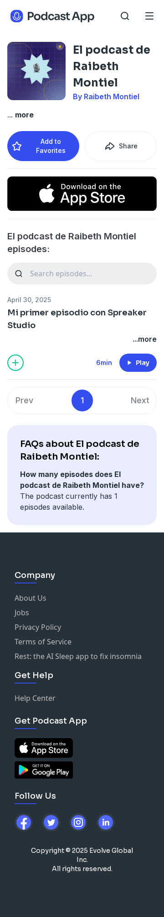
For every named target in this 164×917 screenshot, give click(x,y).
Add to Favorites (51, 145)
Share (128, 146)
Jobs (22, 613)
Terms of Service (43, 642)
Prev (24, 400)
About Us (30, 598)
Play (142, 363)
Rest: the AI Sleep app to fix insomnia (78, 656)
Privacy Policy (38, 627)
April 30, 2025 (29, 300)
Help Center (35, 698)
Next (140, 400)
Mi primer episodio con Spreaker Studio (77, 319)
